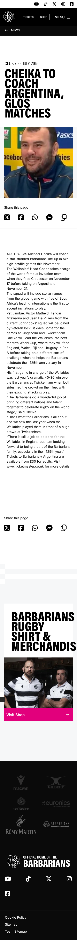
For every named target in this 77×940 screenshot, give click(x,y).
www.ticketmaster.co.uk (25, 466)
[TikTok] (45, 4)
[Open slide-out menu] (63, 17)
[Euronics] (56, 803)
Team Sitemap (16, 931)
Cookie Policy (15, 917)
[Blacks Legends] (56, 825)
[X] (54, 4)
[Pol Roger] (21, 803)
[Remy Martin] (21, 824)
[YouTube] (36, 4)
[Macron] (21, 782)
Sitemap (11, 924)
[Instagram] (63, 4)
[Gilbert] (56, 782)
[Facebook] (72, 4)
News (15, 30)
